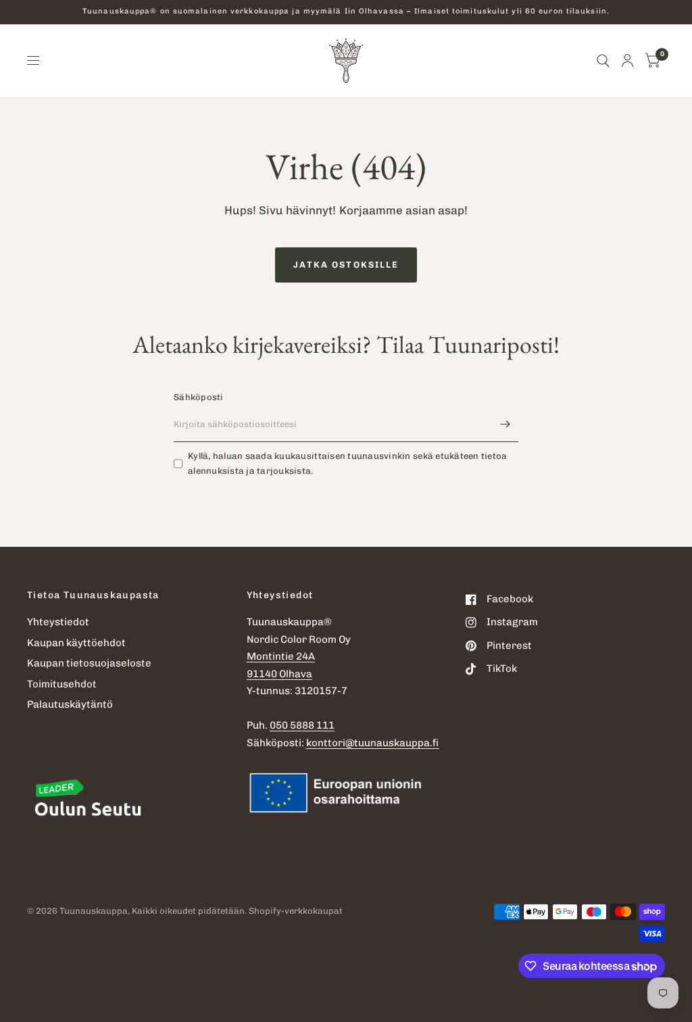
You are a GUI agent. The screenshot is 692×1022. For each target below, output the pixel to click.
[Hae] (603, 60)
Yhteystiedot (58, 622)
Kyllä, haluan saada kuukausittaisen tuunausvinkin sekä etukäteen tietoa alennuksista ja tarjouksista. (347, 464)
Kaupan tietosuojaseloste (89, 663)
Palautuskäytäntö (70, 704)
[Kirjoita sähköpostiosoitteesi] (504, 424)
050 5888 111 (302, 725)
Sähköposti (199, 397)
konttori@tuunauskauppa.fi (372, 743)
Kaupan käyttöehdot (76, 643)
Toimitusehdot (62, 684)
